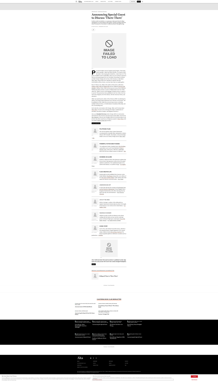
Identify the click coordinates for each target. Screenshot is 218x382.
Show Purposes (194, 379)
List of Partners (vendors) (97, 379)
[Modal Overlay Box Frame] (109, 191)
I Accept (194, 376)
